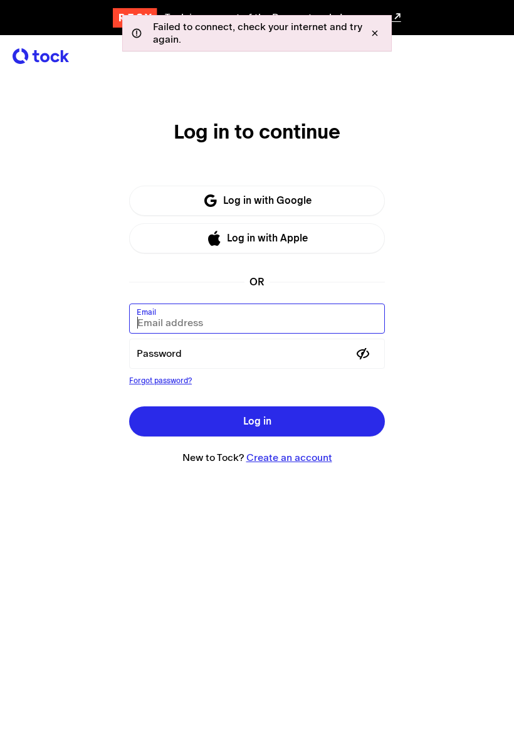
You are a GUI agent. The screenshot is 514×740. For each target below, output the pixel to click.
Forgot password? (160, 380)
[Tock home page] (41, 56)
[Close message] (375, 33)
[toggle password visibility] (363, 353)
